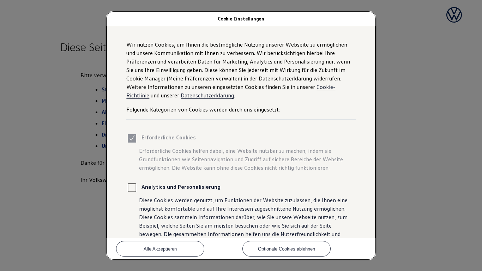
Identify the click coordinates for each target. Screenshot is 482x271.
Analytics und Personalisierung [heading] (181, 186)
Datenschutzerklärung (207, 95)
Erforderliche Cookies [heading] (168, 137)
